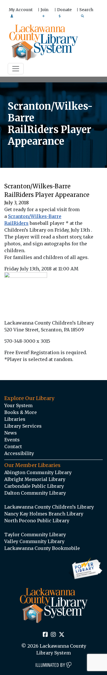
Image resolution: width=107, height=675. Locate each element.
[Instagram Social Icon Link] (53, 634)
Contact (13, 446)
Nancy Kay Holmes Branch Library (43, 514)
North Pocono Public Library (36, 520)
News (10, 433)
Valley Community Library (34, 541)
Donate (64, 9)
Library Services (23, 426)
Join (45, 9)
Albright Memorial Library (34, 479)
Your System (18, 405)
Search (86, 9)
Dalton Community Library (35, 493)
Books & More (20, 412)
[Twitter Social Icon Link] (61, 634)
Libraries (14, 419)
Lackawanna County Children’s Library (49, 507)
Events (12, 439)
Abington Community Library (38, 472)
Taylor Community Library (35, 534)
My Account (21, 9)
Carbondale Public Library (34, 486)
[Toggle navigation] (16, 68)
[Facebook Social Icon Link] (45, 634)
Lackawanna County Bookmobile (42, 548)
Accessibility (19, 453)
